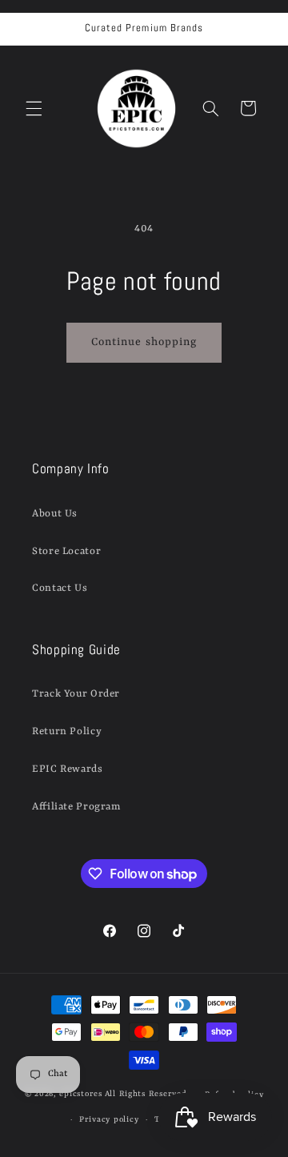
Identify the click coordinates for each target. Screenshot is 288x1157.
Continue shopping (144, 342)
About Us (55, 514)
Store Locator (66, 551)
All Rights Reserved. (147, 1095)
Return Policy (67, 731)
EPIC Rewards (67, 769)
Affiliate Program (76, 807)
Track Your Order (76, 694)
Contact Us (59, 588)
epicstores (80, 1095)
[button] (33, 108)
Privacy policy (108, 1119)
